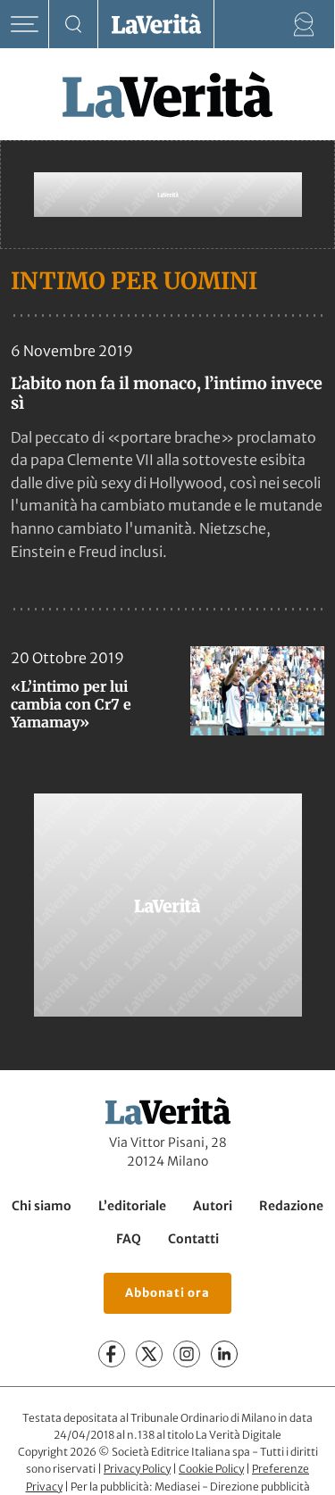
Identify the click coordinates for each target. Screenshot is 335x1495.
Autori (212, 1206)
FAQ (128, 1240)
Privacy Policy (137, 1468)
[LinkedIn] (224, 1354)
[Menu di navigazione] (24, 24)
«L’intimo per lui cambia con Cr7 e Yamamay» (71, 704)
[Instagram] (186, 1354)
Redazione (291, 1206)
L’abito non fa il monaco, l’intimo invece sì (166, 393)
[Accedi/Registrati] (304, 24)
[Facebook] (111, 1354)
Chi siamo (41, 1206)
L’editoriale (132, 1206)
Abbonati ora (167, 1293)
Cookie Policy (211, 1468)
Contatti (193, 1240)
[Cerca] (73, 24)
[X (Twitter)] (149, 1354)
